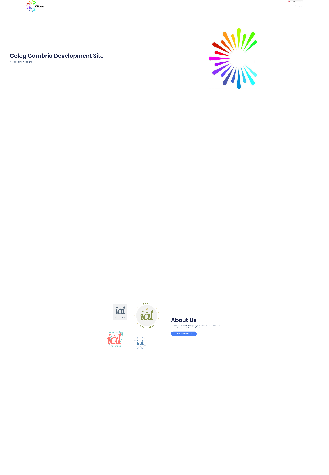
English (292, 1)
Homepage (299, 6)
